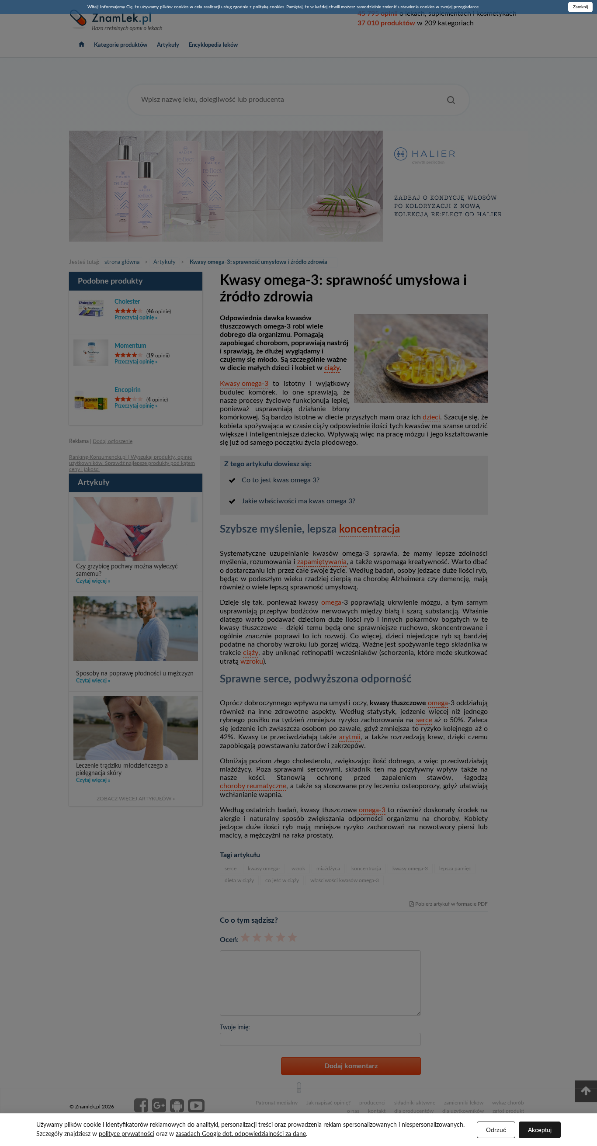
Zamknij (580, 7)
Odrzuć (496, 1129)
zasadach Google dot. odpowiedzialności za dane (241, 1134)
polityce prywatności (126, 1134)
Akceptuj (540, 1129)
